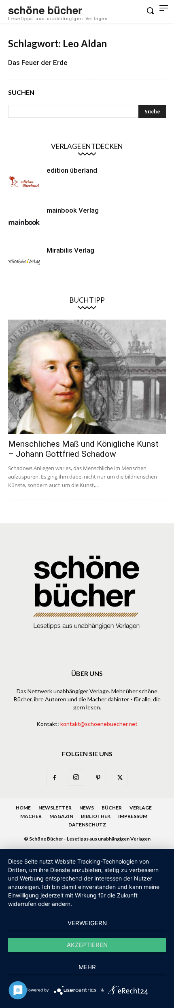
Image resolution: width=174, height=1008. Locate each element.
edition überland (72, 170)
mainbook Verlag (73, 210)
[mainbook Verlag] (24, 222)
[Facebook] (54, 778)
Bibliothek (95, 816)
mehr (87, 967)
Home (23, 808)
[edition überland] (24, 182)
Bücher (112, 808)
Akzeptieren (87, 945)
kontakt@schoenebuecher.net (99, 723)
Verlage (140, 808)
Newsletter (55, 808)
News (86, 808)
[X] (120, 778)
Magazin (61, 816)
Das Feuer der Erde (38, 63)
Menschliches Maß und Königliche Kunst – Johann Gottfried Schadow (83, 449)
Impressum (132, 816)
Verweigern (87, 923)
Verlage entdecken (87, 146)
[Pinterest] (98, 778)
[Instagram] (76, 778)
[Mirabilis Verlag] (24, 262)
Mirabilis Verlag (70, 250)
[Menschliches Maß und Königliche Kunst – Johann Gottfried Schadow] (87, 377)
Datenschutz (87, 825)
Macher (31, 816)
